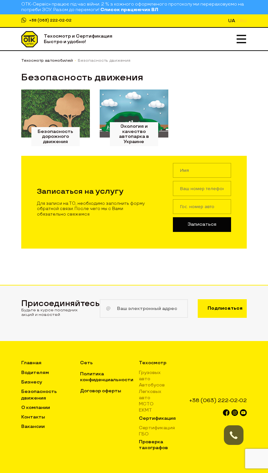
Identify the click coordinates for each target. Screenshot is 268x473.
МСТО (146, 404)
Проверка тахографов (153, 444)
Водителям (35, 372)
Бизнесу (31, 382)
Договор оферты (100, 391)
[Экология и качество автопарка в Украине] (134, 113)
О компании (35, 407)
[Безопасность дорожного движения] (55, 113)
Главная (31, 363)
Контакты (33, 417)
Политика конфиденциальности (106, 377)
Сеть (86, 363)
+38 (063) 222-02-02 (50, 20)
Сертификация (157, 418)
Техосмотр (152, 363)
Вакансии (33, 426)
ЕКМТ (145, 410)
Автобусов (152, 385)
